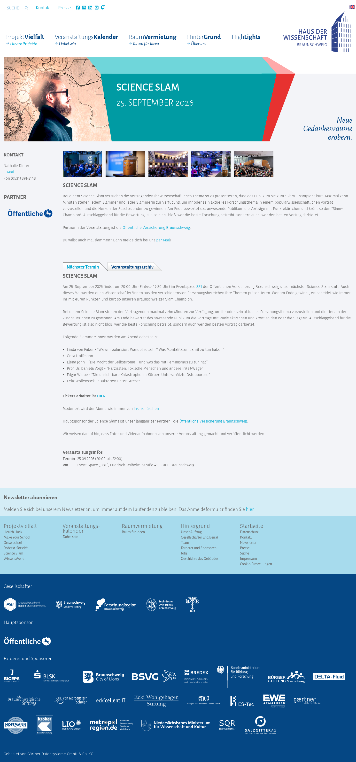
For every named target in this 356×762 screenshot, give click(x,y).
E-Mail (9, 172)
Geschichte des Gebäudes (199, 558)
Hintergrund (195, 526)
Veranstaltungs (86, 40)
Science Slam (13, 553)
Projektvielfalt (20, 526)
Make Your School (17, 537)
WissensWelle (14, 558)
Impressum (248, 558)
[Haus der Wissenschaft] (317, 31)
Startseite (251, 526)
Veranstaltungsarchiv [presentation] (132, 266)
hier (249, 508)
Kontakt (43, 8)
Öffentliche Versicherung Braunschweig (156, 228)
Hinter (204, 40)
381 (199, 287)
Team (185, 542)
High (246, 36)
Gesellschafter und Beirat (199, 537)
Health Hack (13, 531)
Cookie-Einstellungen (256, 563)
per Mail (163, 240)
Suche (244, 553)
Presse (64, 8)
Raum (152, 40)
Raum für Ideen (133, 531)
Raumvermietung (142, 526)
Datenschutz (249, 531)
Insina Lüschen (146, 409)
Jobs (184, 553)
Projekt (25, 40)
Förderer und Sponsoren (199, 547)
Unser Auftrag (191, 531)
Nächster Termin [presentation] (83, 266)
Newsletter (248, 542)
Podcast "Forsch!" (16, 547)
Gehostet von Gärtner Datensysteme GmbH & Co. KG (48, 754)
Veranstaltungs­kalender (81, 529)
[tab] (85, 266)
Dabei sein (70, 536)
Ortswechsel (13, 542)
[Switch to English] (352, 7)
